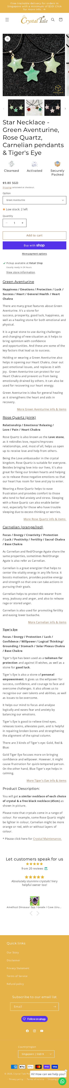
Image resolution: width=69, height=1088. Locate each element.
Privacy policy (16, 1079)
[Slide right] (65, 108)
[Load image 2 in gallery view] (34, 108)
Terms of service (35, 1079)
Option (7, 193)
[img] (34, 864)
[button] (7, 19)
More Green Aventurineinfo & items (41, 409)
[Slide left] (3, 108)
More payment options (34, 253)
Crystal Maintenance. (47, 839)
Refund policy (15, 984)
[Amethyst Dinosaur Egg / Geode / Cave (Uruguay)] (34, 901)
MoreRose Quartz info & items (45, 519)
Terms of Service (17, 976)
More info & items (47, 622)
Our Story (13, 952)
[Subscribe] (54, 1007)
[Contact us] (62, 1081)
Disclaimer (13, 960)
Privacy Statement (18, 968)
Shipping (7, 187)
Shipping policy (55, 1079)
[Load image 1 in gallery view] (16, 108)
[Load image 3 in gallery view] (52, 108)
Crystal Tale (19, 1074)
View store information (20, 272)
